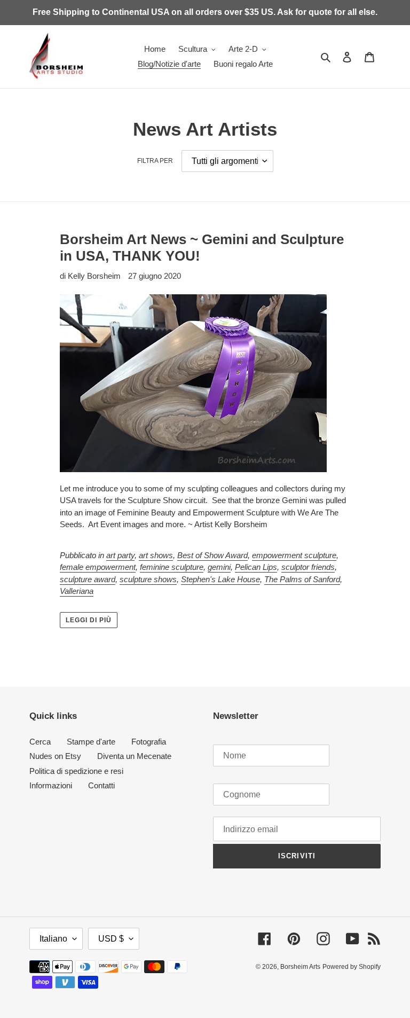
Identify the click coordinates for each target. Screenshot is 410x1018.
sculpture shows (148, 579)
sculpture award (87, 579)
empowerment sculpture (294, 555)
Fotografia (148, 741)
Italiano (53, 938)
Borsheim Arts (300, 966)
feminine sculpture (171, 566)
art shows (156, 555)
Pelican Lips (256, 566)
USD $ (111, 938)
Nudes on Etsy (55, 756)
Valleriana (76, 591)
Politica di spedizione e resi (76, 771)
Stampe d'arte (91, 741)
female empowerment (98, 566)
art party (120, 555)
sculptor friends (308, 566)
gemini (219, 566)
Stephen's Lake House (220, 579)
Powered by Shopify (351, 966)
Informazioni (50, 785)
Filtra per (155, 161)
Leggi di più (89, 620)
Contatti (101, 785)
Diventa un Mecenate (134, 756)
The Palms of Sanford (302, 579)
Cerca (40, 741)
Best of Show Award (212, 555)
